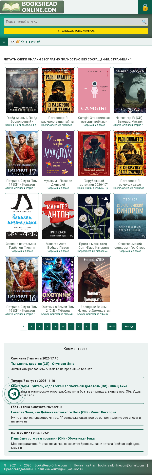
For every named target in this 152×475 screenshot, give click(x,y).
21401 (111, 326)
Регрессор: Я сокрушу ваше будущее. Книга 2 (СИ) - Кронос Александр (130, 182)
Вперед (129, 326)
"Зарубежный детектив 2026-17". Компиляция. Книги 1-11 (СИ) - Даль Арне (94, 182)
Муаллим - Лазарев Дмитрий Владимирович (58, 182)
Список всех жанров (78, 30)
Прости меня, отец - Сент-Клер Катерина (94, 245)
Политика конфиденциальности (59, 469)
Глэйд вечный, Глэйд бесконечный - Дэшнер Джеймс (22, 119)
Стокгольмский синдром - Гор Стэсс (129, 245)
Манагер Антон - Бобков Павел (58, 245)
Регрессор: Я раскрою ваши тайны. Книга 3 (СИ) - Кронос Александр (57, 119)
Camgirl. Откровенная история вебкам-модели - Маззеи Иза (94, 119)
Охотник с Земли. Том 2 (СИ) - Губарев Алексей (58, 308)
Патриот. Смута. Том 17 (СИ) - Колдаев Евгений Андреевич (21, 182)
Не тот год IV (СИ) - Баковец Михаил (130, 119)
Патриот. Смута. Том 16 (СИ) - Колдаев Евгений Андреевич (21, 308)
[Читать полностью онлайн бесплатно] (32, 7)
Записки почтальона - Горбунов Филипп (22, 245)
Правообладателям (18, 469)
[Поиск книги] (144, 22)
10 (94, 326)
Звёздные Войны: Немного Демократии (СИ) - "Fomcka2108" (94, 308)
